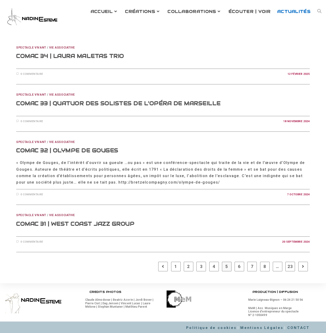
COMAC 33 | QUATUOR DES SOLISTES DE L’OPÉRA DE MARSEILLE (118, 103)
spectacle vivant (31, 47)
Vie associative (62, 47)
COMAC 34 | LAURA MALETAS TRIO (70, 56)
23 (290, 266)
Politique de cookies (211, 328)
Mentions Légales (261, 328)
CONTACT (298, 328)
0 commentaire (32, 74)
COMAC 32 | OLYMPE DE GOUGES (67, 150)
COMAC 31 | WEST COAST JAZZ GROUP (75, 223)
